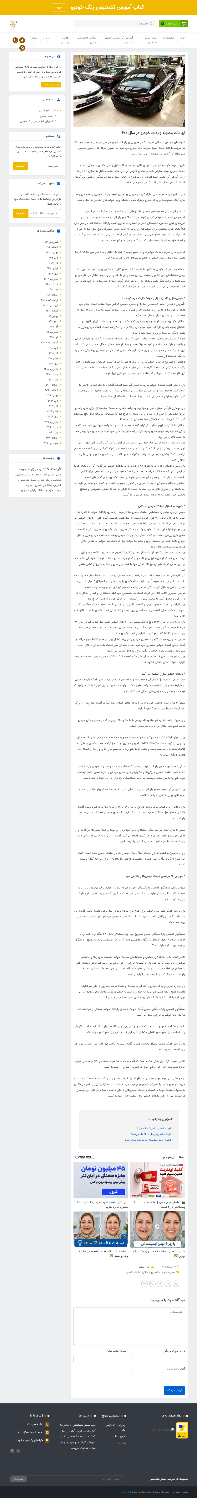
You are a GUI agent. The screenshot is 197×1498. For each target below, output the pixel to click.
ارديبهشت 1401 (49, 342)
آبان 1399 (52, 411)
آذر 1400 (53, 353)
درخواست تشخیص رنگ (115, 1427)
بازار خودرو (28, 469)
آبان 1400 (53, 358)
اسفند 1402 (52, 247)
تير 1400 (53, 379)
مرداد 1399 (52, 427)
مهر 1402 (53, 273)
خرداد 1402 (52, 295)
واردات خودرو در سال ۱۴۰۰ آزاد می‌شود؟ (151, 1134)
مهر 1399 (53, 416)
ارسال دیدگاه (174, 1390)
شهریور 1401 (51, 332)
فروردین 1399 (50, 443)
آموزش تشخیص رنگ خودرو (36, 121)
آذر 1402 (53, 263)
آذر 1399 (53, 406)
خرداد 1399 (51, 438)
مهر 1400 (53, 363)
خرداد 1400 (52, 385)
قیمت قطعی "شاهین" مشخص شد (153, 1128)
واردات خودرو (133, 1272)
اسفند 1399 (51, 390)
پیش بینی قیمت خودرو (46, 474)
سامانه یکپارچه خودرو (32, 490)
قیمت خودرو (49, 469)
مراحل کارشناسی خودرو (86, 40)
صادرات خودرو (167, 1272)
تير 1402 (53, 289)
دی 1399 (53, 401)
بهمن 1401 (52, 316)
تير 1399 (53, 432)
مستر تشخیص (27, 480)
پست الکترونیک (117, 1351)
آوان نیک (126, 1492)
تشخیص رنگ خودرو (49, 480)
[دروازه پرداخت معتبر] (182, 1430)
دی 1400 (53, 348)
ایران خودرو (22, 475)
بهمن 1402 (52, 252)
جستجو (20, 166)
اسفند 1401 (52, 310)
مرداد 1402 (52, 284)
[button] (173, 23)
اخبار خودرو (144, 1267)
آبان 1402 (52, 268)
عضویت (20, 213)
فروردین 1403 (50, 242)
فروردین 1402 (50, 305)
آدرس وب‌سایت (176, 1368)
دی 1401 (53, 321)
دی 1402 (53, 257)
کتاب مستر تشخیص (150, 40)
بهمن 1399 (52, 395)
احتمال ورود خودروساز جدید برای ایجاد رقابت (148, 1140)
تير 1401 (53, 337)
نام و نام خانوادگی (174, 1351)
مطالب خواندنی (65, 40)
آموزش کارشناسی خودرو (47, 485)
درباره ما (46, 40)
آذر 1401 (53, 326)
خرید (59, 7)
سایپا (30, 485)
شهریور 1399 (51, 422)
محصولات (168, 37)
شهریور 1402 (51, 279)
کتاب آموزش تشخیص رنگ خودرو (106, 7)
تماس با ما (33, 40)
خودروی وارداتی (150, 1272)
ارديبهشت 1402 (49, 300)
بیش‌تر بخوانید (51, 85)
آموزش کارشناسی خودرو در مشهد (118, 40)
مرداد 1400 (52, 374)
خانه (182, 37)
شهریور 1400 (51, 369)
